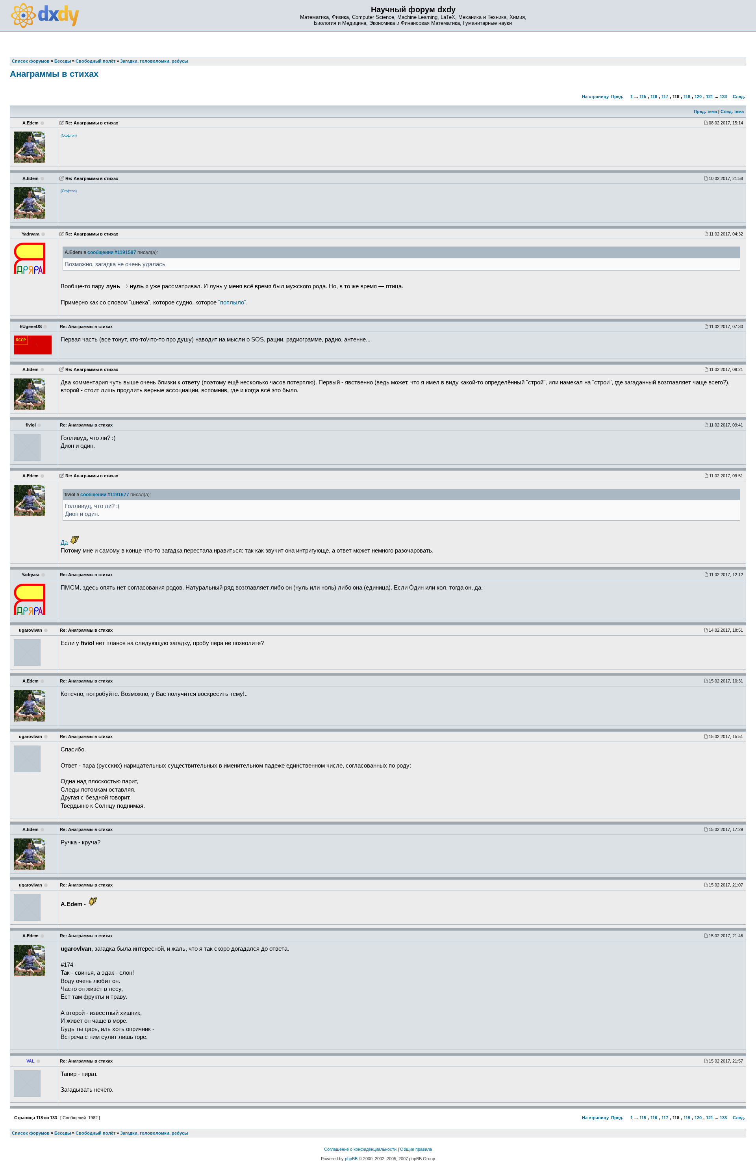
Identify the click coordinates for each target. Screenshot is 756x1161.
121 (709, 96)
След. (739, 96)
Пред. (617, 96)
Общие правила (416, 1149)
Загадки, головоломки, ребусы (154, 1133)
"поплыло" (232, 302)
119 (687, 96)
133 (723, 96)
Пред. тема (705, 111)
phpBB (351, 1158)
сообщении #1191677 (104, 494)
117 (665, 96)
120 (698, 96)
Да (64, 543)
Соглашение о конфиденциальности (360, 1149)
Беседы (62, 1133)
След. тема (732, 111)
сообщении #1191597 (111, 252)
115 (642, 96)
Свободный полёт (95, 1133)
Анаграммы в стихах (54, 74)
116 (653, 96)
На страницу (595, 96)
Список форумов (31, 1133)
